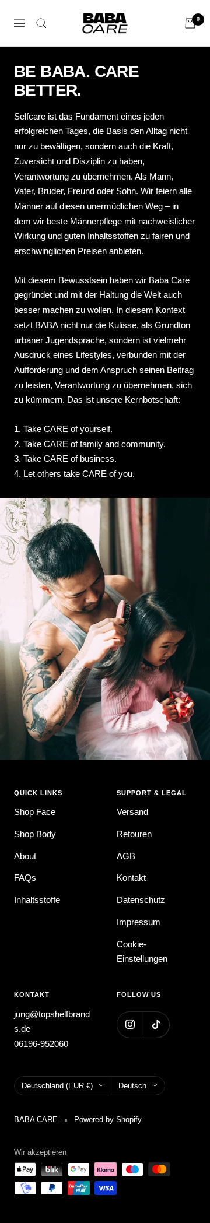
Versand (132, 812)
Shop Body (35, 834)
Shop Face (34, 812)
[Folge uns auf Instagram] (130, 1024)
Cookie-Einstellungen (142, 951)
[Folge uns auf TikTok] (156, 1024)
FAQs (25, 878)
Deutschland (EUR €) (57, 1085)
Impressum (138, 922)
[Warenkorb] (190, 23)
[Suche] (41, 23)
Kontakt (131, 878)
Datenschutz (141, 900)
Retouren (134, 834)
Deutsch (132, 1085)
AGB (126, 856)
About (25, 856)
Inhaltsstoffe (37, 900)
